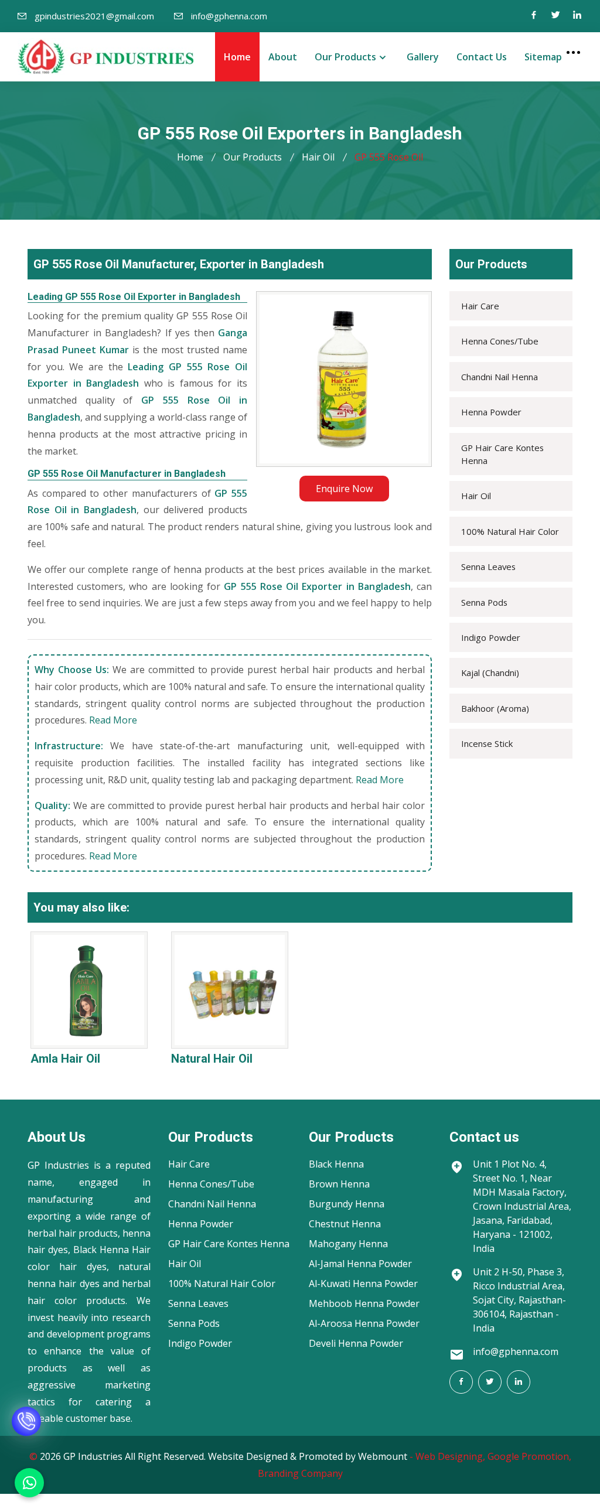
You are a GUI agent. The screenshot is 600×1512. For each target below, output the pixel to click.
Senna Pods (484, 602)
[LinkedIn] (518, 1382)
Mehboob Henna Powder (364, 1303)
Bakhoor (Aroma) (495, 708)
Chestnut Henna (345, 1223)
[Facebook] (534, 16)
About (282, 56)
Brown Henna (339, 1183)
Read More (113, 720)
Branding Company (300, 1473)
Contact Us (481, 56)
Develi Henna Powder (356, 1343)
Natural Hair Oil (212, 1059)
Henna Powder (491, 412)
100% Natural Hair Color (510, 531)
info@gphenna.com (229, 16)
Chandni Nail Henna (499, 377)
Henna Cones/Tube (499, 341)
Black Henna (336, 1164)
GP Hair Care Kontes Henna (502, 454)
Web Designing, (450, 1456)
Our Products (345, 56)
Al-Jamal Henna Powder (360, 1263)
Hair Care (480, 306)
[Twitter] (555, 16)
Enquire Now (344, 488)
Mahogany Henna (348, 1243)
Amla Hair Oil (65, 1059)
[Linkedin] (577, 16)
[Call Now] (26, 1430)
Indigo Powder (490, 637)
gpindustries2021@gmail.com (94, 16)
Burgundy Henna (346, 1203)
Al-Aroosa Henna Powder (364, 1323)
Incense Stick (487, 743)
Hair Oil (318, 157)
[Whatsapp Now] (29, 1482)
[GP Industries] (105, 56)
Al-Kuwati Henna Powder (363, 1283)
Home (237, 56)
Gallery (423, 56)
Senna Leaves (488, 566)
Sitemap (543, 56)
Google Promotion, (529, 1456)
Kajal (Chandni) (490, 672)
